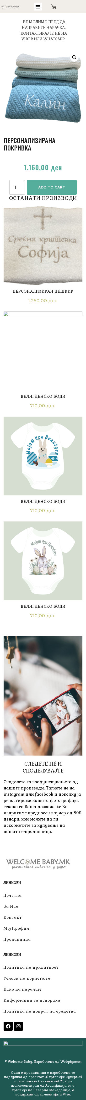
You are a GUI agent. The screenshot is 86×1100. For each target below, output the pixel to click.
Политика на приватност (31, 967)
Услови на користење (27, 978)
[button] (38, 7)
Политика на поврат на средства (40, 1011)
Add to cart (51, 187)
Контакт (13, 917)
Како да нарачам (22, 989)
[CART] (54, 6)
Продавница (17, 939)
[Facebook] (8, 1026)
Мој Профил (16, 928)
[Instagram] (18, 1026)
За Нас (11, 906)
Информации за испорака (32, 1000)
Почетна (13, 895)
